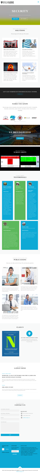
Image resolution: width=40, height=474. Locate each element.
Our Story (15, 18)
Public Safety (8, 373)
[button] (15, 121)
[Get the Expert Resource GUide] (29, 333)
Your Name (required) (5, 409)
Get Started (23, 18)
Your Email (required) (5, 413)
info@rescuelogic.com (26, 417)
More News (20, 395)
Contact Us (20, 94)
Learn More (20, 139)
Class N (3, 373)
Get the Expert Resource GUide (29, 337)
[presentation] (2, 136)
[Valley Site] (30, 161)
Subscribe (14, 454)
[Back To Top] (20, 468)
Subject (2, 417)
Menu (38, 1)
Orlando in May (7, 387)
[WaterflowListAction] (10, 161)
